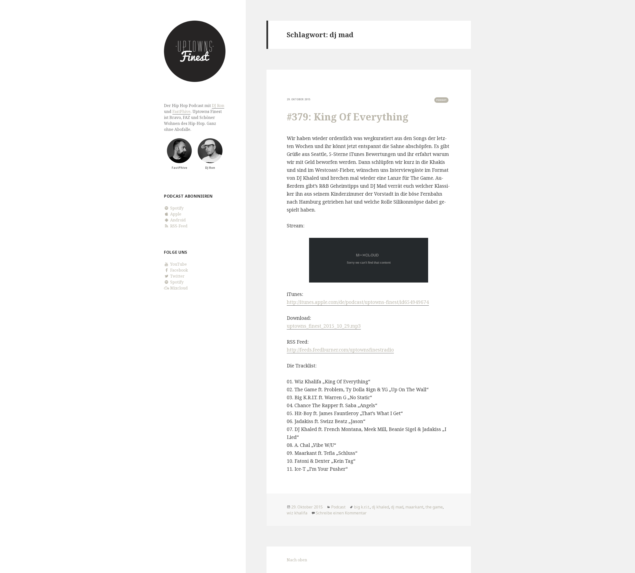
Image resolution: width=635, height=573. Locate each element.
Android (177, 220)
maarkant (414, 507)
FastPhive (181, 111)
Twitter (177, 276)
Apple (175, 214)
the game (434, 507)
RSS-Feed (178, 226)
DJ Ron (218, 105)
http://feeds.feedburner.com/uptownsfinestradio (340, 350)
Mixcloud (178, 288)
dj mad (397, 507)
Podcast (441, 100)
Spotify (176, 208)
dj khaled (380, 507)
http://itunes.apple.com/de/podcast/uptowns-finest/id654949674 (358, 302)
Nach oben (297, 560)
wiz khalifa (297, 513)
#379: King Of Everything (347, 116)
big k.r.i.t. (362, 507)
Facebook (178, 270)
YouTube (178, 264)
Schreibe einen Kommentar (341, 513)
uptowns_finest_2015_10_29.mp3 (324, 326)
